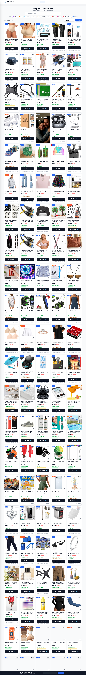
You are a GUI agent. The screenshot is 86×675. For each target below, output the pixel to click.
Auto (70, 16)
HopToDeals (10, 1)
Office (75, 16)
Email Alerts (78, 2)
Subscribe (61, 673)
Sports (49, 16)
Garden (34, 16)
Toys (54, 16)
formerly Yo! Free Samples (10, 2)
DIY (44, 16)
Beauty (59, 16)
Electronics (27, 16)
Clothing (15, 16)
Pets (39, 16)
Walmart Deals (59, 2)
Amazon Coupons (50, 2)
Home (21, 16)
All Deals (43, 2)
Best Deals (72, 2)
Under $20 (65, 2)
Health (65, 16)
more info (16, 50)
